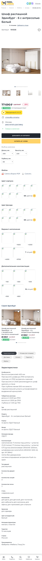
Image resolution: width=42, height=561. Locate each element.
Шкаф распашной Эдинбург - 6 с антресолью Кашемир (30, 330)
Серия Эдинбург (9, 306)
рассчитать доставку (14, 124)
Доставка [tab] (7, 357)
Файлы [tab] (6, 361)
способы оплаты (12, 117)
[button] (6, 93)
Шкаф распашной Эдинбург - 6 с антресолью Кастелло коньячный (10, 331)
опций (28, 252)
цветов (28, 196)
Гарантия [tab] (29, 357)
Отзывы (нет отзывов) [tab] (26, 353)
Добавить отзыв (22, 25)
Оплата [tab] (17, 357)
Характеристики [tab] (9, 353)
